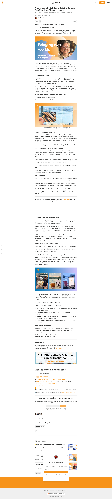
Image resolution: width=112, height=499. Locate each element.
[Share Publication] (97, 2)
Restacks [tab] (42, 426)
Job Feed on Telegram (42, 376)
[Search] (95, 2)
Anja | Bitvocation (41, 17)
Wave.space (48, 127)
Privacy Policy (64, 475)
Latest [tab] (39, 441)
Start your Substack (53, 493)
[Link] (33, 24)
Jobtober (41, 385)
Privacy (56, 490)
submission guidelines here (68, 392)
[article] (56, 448)
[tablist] (40, 426)
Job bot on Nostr (40, 378)
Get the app (61, 493)
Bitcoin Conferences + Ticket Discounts (46, 383)
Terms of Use (61, 474)
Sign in (108, 2)
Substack (50, 496)
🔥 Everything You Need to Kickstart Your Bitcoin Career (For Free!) (50, 445)
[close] (67, 456)
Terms (59, 490)
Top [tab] (36, 441)
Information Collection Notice (56, 475)
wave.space (59, 348)
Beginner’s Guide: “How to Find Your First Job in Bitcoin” (50, 379)
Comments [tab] (37, 426)
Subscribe (102, 2)
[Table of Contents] (1, 249)
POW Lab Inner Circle (41, 381)
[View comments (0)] (40, 21)
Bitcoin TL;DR (66, 199)
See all (37, 473)
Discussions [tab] (44, 441)
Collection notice (64, 490)
